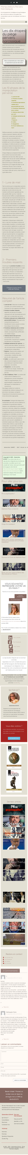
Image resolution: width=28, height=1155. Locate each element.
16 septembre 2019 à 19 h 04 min (14, 1014)
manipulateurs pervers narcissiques (10, 621)
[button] (26, 22)
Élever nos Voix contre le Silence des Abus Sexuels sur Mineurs (13, 573)
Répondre (6, 1007)
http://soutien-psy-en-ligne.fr (11, 469)
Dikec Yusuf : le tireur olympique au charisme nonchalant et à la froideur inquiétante (13, 541)
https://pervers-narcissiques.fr (11, 471)
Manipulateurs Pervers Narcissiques (12, 7)
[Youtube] (16, 2)
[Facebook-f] (11, 2)
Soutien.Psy (17, 682)
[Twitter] (14, 2)
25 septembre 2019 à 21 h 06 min (14, 978)
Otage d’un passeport (8, 524)
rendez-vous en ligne (13, 1094)
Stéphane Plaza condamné (10, 509)
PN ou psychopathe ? (8, 493)
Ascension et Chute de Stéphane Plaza (13, 557)
